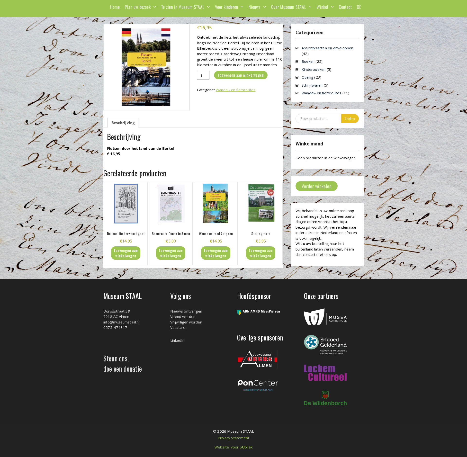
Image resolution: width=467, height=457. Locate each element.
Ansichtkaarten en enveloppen (327, 47)
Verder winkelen (317, 186)
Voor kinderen (226, 7)
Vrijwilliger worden (186, 322)
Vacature (178, 327)
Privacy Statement (233, 437)
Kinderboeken (313, 69)
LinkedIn (177, 340)
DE (359, 7)
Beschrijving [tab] (123, 122)
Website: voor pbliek (233, 447)
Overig (307, 77)
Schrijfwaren (312, 85)
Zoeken (350, 118)
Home (115, 7)
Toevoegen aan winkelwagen (241, 75)
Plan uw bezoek (138, 7)
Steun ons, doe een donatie (122, 363)
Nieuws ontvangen (186, 311)
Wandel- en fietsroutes (235, 89)
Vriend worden (183, 316)
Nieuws (255, 7)
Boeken (308, 61)
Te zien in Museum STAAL (183, 7)
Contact (345, 7)
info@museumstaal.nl (121, 322)
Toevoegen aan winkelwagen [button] (126, 253)
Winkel (322, 7)
